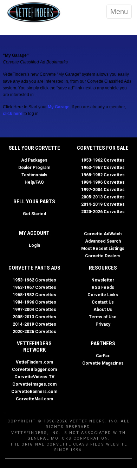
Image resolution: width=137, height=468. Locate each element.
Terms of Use (103, 316)
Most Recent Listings (102, 248)
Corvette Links (102, 294)
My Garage (59, 106)
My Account (34, 233)
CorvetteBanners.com (34, 391)
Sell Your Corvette (34, 148)
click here (12, 113)
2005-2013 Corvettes (103, 197)
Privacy (103, 324)
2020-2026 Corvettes (103, 211)
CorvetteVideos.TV (34, 376)
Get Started (34, 213)
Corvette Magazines (103, 363)
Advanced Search (103, 241)
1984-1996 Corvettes (103, 182)
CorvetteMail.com (34, 398)
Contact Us (103, 302)
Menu (119, 11)
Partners (103, 343)
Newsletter (102, 280)
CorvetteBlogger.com (34, 369)
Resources (103, 268)
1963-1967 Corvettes (103, 167)
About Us (102, 309)
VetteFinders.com (34, 362)
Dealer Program (34, 167)
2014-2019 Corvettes (103, 204)
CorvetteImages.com (34, 384)
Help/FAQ (34, 182)
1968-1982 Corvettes (103, 174)
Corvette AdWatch (103, 233)
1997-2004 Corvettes (103, 189)
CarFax (103, 355)
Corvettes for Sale (103, 148)
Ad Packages (34, 160)
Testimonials (34, 174)
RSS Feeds (103, 287)
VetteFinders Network (34, 346)
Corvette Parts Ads (34, 268)
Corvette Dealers (102, 255)
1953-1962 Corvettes (103, 160)
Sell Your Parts (34, 201)
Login (34, 245)
